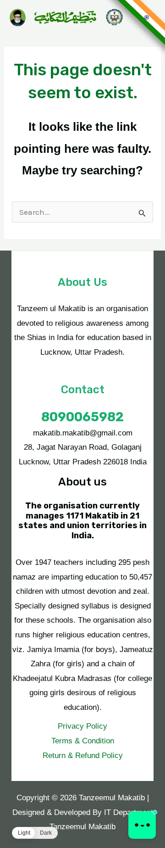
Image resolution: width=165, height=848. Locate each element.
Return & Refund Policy (83, 755)
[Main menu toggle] (151, 17)
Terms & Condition (82, 740)
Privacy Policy (82, 726)
